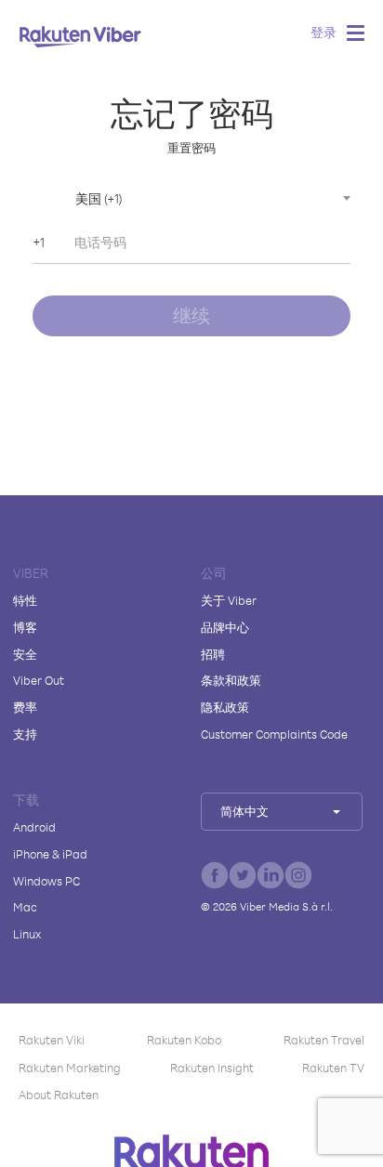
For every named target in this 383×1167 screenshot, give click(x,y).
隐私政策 (225, 707)
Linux (27, 933)
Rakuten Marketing (70, 1067)
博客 (25, 627)
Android (34, 827)
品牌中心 (225, 627)
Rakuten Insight (212, 1067)
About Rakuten (59, 1094)
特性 (25, 600)
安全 (25, 654)
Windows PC (46, 880)
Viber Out (38, 680)
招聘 (213, 654)
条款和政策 (231, 680)
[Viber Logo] (80, 36)
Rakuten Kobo (184, 1039)
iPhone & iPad (50, 853)
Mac (25, 906)
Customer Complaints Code (274, 734)
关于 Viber (229, 600)
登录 (323, 32)
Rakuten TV (333, 1067)
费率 (25, 707)
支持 (25, 734)
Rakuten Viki (52, 1039)
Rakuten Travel (324, 1039)
